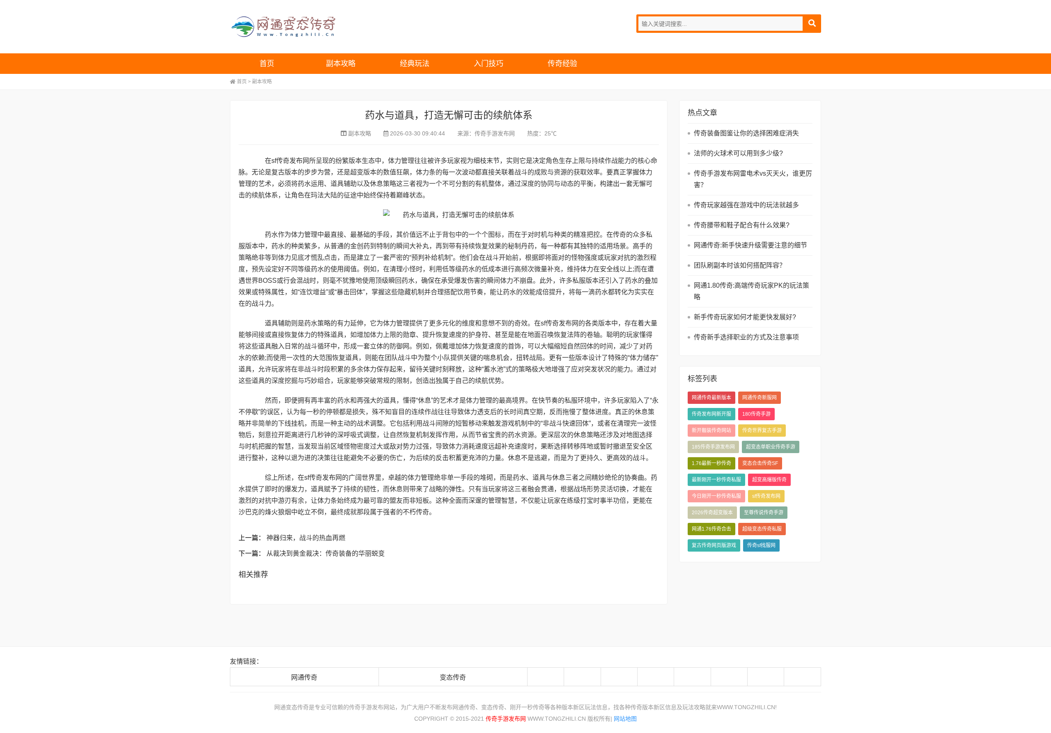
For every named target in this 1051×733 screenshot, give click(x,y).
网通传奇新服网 (759, 398)
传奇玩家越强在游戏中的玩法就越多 (746, 205)
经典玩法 (414, 64)
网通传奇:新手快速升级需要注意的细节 (750, 245)
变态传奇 (453, 677)
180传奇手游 (756, 414)
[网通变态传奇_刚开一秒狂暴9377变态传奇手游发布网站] (302, 26)
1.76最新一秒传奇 (711, 463)
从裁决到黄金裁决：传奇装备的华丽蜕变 (325, 553)
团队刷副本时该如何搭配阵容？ (740, 265)
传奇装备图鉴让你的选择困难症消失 (746, 133)
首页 (266, 64)
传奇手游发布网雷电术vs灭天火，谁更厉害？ (753, 179)
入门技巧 (488, 64)
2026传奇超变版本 (712, 512)
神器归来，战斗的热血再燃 (305, 537)
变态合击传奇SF (760, 463)
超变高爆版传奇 (769, 480)
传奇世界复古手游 (762, 430)
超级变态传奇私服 (762, 529)
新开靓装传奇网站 (711, 430)
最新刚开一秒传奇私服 (716, 480)
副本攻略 (341, 64)
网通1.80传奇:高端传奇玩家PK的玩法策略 (751, 291)
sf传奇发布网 (766, 496)
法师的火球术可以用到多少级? (738, 153)
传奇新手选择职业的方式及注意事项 (746, 337)
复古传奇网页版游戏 (714, 545)
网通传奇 (304, 677)
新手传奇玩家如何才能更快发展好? (745, 317)
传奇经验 (562, 64)
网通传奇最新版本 (711, 398)
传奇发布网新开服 (711, 414)
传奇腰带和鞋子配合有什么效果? (741, 225)
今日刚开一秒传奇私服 (716, 496)
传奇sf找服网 (761, 545)
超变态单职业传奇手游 (770, 447)
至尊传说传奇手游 (763, 512)
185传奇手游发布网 (713, 447)
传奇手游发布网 (495, 133)
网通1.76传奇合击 (711, 529)
